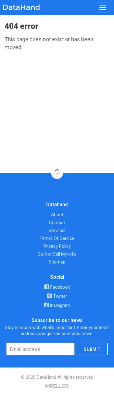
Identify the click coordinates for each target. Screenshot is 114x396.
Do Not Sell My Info (57, 254)
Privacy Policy (57, 246)
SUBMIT (92, 349)
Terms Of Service (57, 238)
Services (57, 230)
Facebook (59, 287)
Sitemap (57, 262)
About (57, 214)
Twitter (59, 296)
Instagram (59, 305)
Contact (57, 222)
